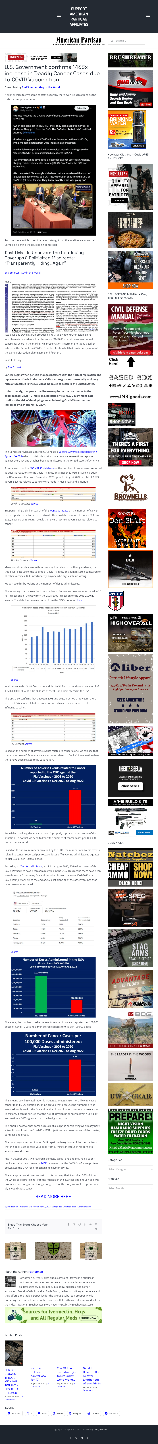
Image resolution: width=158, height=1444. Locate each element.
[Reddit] (79, 1224)
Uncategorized (69, 1206)
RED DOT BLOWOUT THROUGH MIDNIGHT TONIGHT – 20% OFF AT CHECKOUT (12, 1381)
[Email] (96, 1224)
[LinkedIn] (85, 1224)
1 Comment (66, 1385)
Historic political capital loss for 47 (38, 1373)
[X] (74, 1224)
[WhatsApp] (90, 1224)
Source (34, 503)
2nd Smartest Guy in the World (41, 87)
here (79, 600)
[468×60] (41, 54)
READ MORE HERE (53, 1196)
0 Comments (14, 1398)
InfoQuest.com (101, 1429)
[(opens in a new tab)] (14, 1342)
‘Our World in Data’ (31, 866)
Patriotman (12, 1206)
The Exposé (14, 367)
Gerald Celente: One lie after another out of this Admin (92, 1375)
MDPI (44, 1163)
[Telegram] (96, 1228)
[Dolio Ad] (53, 1243)
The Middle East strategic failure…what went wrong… (66, 1373)
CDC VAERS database (41, 468)
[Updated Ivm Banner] (53, 1308)
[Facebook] (68, 1224)
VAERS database (59, 510)
